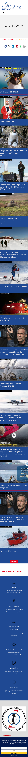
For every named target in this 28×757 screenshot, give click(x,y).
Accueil (4, 39)
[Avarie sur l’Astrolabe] (14, 537)
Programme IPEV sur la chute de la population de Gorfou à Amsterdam (13, 153)
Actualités (11, 39)
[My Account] (3, 3)
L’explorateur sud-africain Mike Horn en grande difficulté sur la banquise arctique (12, 519)
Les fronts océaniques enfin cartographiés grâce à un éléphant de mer (13, 220)
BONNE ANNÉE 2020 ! (9, 92)
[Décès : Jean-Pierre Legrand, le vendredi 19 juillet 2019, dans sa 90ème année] (14, 170)
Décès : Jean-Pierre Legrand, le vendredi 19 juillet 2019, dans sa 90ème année (12, 186)
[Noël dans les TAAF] (14, 107)
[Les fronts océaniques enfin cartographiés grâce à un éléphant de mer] (14, 204)
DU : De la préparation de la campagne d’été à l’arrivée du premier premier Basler (11, 417)
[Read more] (14, 587)
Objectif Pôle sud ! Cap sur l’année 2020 (13, 287)
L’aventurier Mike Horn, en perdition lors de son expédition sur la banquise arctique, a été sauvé (14, 352)
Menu (3, 12)
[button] (6, 46)
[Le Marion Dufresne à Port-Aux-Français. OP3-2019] (14, 370)
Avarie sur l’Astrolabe (8, 551)
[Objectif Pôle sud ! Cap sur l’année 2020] (14, 272)
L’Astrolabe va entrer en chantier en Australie (13, 319)
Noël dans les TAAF (7, 121)
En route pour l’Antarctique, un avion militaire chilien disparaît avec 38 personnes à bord (13, 254)
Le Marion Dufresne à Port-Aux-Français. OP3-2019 (12, 385)
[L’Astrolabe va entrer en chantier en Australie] (14, 304)
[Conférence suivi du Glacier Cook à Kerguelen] (14, 471)
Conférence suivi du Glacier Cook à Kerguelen (13, 486)
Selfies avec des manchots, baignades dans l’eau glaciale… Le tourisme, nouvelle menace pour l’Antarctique (13, 452)
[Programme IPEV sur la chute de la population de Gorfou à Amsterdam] (14, 137)
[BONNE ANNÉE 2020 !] (14, 78)
